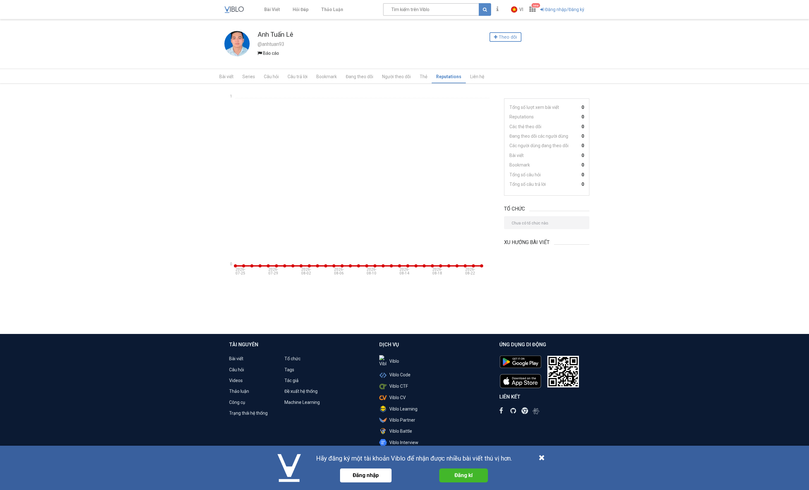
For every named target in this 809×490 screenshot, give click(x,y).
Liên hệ (477, 76)
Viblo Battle (400, 431)
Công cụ (237, 402)
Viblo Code (400, 374)
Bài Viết (272, 9)
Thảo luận (239, 391)
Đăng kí (463, 475)
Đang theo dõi (359, 76)
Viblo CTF (398, 386)
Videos (236, 380)
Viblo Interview (403, 442)
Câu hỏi (271, 76)
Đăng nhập (366, 475)
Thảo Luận (332, 9)
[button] (517, 9)
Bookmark (326, 76)
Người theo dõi (396, 76)
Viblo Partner (402, 420)
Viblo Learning (403, 408)
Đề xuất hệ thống (301, 391)
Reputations (448, 76)
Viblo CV (397, 397)
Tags (289, 369)
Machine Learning (302, 402)
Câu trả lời (297, 76)
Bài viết (226, 76)
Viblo (394, 361)
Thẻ (423, 76)
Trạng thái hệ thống (248, 413)
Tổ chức (292, 358)
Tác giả (291, 380)
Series (248, 76)
